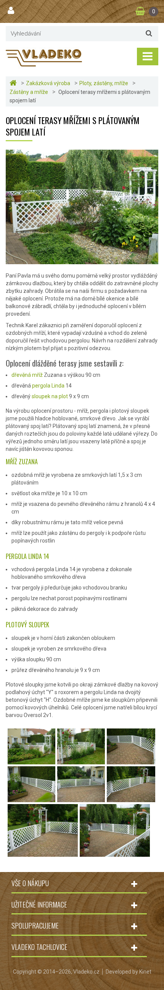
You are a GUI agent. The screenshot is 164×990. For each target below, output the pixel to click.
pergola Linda (48, 386)
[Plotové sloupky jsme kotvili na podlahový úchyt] (43, 853)
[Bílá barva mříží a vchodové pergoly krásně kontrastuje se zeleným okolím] (81, 760)
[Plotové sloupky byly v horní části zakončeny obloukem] (31, 798)
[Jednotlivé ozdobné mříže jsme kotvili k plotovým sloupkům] (81, 798)
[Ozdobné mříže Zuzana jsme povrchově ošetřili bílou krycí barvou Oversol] (131, 798)
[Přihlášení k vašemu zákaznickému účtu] (12, 10)
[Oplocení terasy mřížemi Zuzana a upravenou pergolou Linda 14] (31, 760)
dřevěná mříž (27, 375)
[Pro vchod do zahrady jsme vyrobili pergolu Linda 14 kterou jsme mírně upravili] (115, 853)
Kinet (145, 972)
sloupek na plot (50, 396)
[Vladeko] (44, 57)
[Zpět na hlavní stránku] (14, 83)
